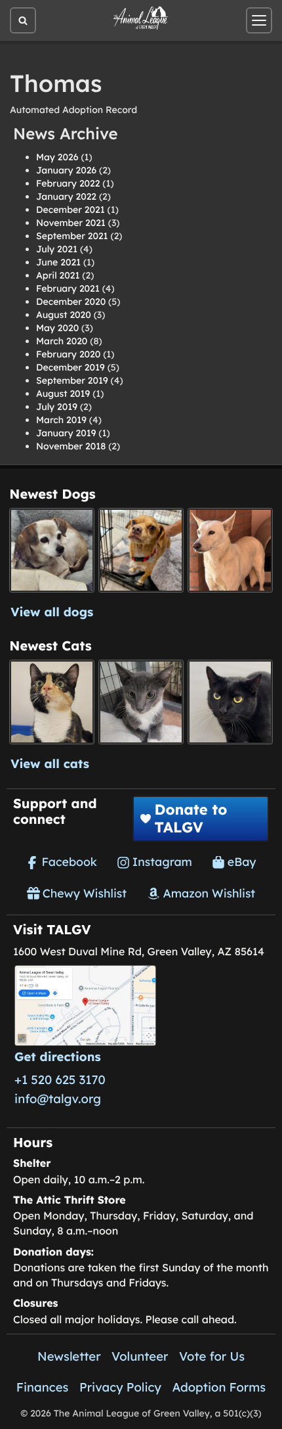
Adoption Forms (219, 1387)
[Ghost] (230, 550)
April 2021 (57, 275)
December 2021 (70, 209)
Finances (42, 1387)
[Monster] (140, 702)
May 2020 (57, 328)
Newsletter (69, 1356)
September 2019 (72, 380)
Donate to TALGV (190, 818)
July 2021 (56, 249)
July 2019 (56, 407)
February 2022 (68, 183)
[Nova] (230, 702)
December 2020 (71, 301)
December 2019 (70, 367)
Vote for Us (212, 1356)
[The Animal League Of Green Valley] (141, 18)
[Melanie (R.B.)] (51, 550)
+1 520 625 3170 (60, 1079)
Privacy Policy (120, 1387)
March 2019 (61, 420)
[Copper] (140, 550)
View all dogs (51, 612)
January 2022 (66, 196)
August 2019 (63, 393)
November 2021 (71, 223)
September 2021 (72, 236)
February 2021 (68, 288)
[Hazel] (51, 702)
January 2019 (66, 433)
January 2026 (66, 170)
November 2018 (71, 446)
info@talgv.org (57, 1098)
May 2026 (57, 157)
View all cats (49, 763)
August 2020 (63, 315)
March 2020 (61, 341)
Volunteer (139, 1356)
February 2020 (68, 354)
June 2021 (58, 262)
